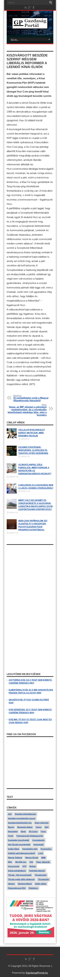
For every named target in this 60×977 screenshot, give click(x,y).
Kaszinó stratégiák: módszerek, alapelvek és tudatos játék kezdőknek (33, 450)
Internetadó (39, 845)
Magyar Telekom (15, 858)
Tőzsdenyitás (40, 875)
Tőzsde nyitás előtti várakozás (21, 879)
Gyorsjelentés (38, 840)
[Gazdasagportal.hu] (30, 27)
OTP (24, 866)
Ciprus (39, 827)
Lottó (40, 853)
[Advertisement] (30, 577)
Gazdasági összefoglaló (18, 840)
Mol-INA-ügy (20, 862)
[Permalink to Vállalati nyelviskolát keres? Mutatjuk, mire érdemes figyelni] (12, 437)
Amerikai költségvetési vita (20, 823)
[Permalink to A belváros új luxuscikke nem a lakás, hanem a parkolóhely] (12, 493)
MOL (10, 862)
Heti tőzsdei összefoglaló (19, 845)
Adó (10, 814)
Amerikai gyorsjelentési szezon (21, 818)
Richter (33, 866)
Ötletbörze (33, 888)
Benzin (11, 827)
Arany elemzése (41, 823)
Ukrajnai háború (25, 884)
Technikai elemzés (37, 871)
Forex (43, 831)
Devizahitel (13, 831)
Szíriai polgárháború (17, 871)
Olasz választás (43, 862)
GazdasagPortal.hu (37, 972)
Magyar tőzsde (31, 858)
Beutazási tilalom (24, 827)
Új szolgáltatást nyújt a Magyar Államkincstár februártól (30, 398)
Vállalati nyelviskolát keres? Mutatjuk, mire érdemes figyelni (31, 433)
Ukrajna (11, 884)
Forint (10, 836)
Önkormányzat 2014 (17, 888)
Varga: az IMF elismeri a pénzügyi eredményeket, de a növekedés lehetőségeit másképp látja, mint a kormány (27, 409)
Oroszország (13, 866)
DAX (46, 827)
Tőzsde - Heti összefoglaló (20, 875)
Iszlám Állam (13, 849)
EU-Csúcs (33, 831)
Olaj (31, 862)
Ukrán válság (40, 884)
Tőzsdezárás (43, 879)
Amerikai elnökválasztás (25, 814)
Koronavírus (46, 849)
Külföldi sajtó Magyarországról (21, 853)
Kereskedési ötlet (30, 849)
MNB (43, 858)
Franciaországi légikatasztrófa (29, 836)
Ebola (23, 831)
